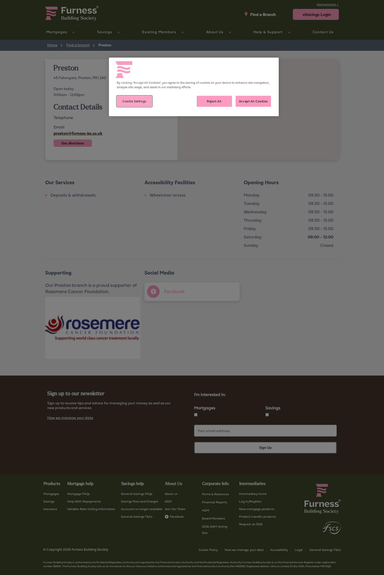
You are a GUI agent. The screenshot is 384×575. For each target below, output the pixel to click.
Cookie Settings (134, 101)
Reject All (214, 101)
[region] (194, 87)
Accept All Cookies (253, 101)
